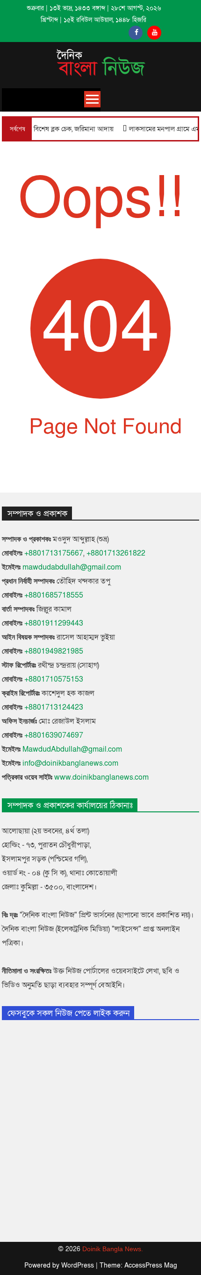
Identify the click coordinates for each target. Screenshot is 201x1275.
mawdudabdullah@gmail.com (71, 567)
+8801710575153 (53, 679)
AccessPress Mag (150, 1265)
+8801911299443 (53, 623)
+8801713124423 (53, 707)
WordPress (78, 1265)
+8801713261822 (115, 553)
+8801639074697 (53, 735)
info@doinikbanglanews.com (70, 763)
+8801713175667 (53, 553)
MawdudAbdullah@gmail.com (72, 749)
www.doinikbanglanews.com (101, 777)
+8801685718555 (53, 595)
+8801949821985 (53, 651)
